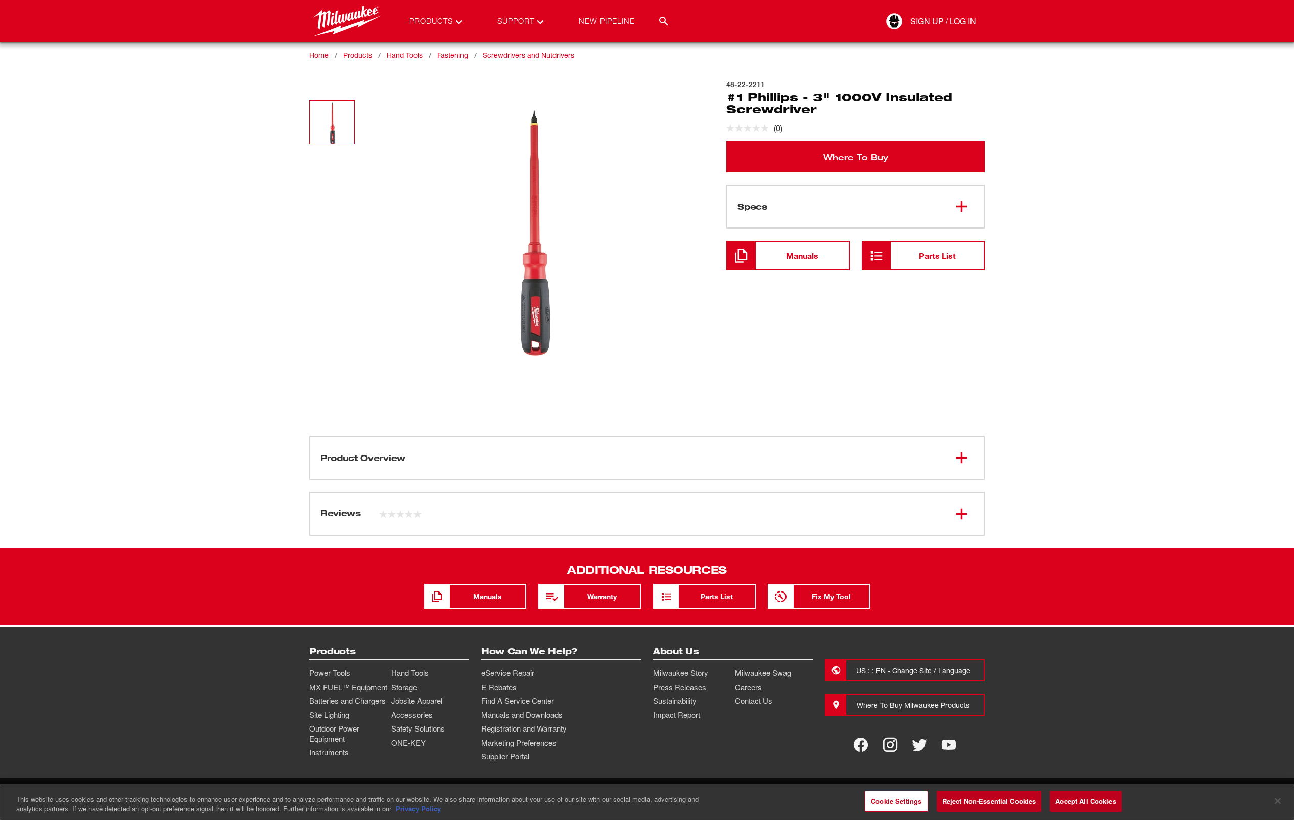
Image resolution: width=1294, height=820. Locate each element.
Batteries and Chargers (347, 701)
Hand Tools (405, 55)
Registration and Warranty (524, 728)
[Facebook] (860, 744)
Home (319, 55)
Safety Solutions (418, 728)
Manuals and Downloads (522, 715)
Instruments (329, 752)
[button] (332, 122)
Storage (404, 687)
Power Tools (329, 673)
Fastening (452, 55)
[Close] (1278, 801)
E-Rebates (499, 687)
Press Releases (679, 687)
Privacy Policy (418, 809)
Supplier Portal (505, 756)
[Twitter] (919, 744)
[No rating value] (750, 128)
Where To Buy (855, 157)
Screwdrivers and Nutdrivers (528, 55)
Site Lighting (329, 715)
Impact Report (676, 715)
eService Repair (507, 673)
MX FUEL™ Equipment (348, 687)
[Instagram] (890, 744)
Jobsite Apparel (416, 701)
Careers (748, 687)
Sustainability (675, 701)
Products (357, 55)
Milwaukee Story (680, 673)
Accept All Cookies (1085, 801)
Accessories (412, 715)
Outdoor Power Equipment (334, 733)
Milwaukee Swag (763, 673)
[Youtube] (948, 744)
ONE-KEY (408, 743)
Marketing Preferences (519, 743)
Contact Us (753, 701)
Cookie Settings (896, 801)
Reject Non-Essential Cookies (989, 801)
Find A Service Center (517, 701)
